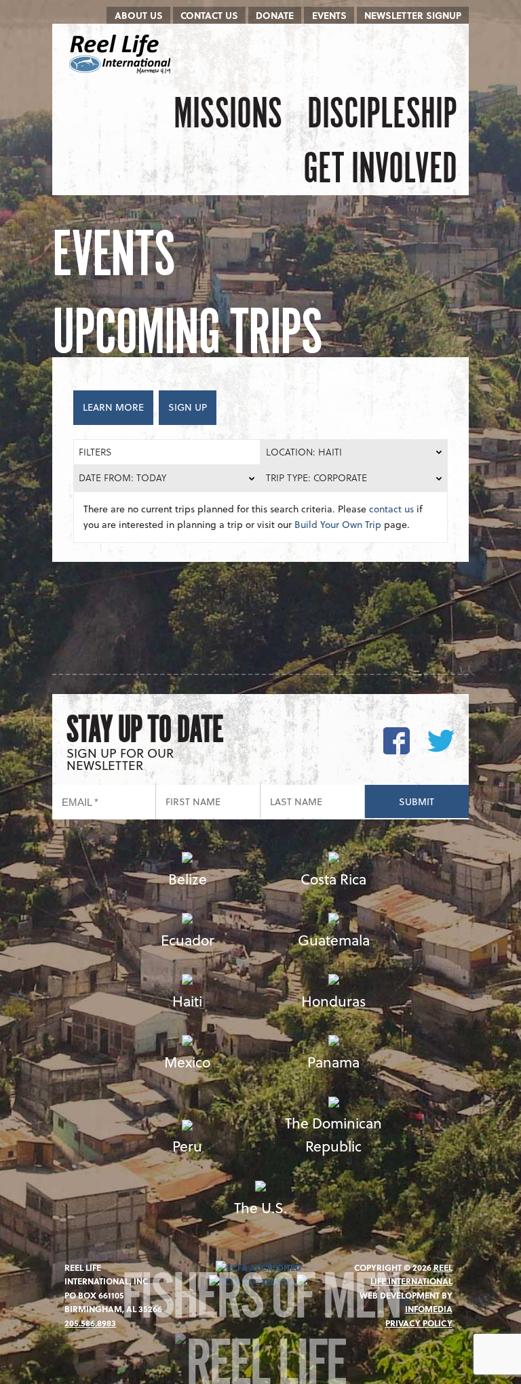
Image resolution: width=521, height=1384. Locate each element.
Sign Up (187, 407)
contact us (391, 509)
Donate (275, 15)
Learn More (113, 407)
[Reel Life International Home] (122, 54)
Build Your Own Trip (337, 524)
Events (329, 15)
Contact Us (209, 15)
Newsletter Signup (412, 15)
